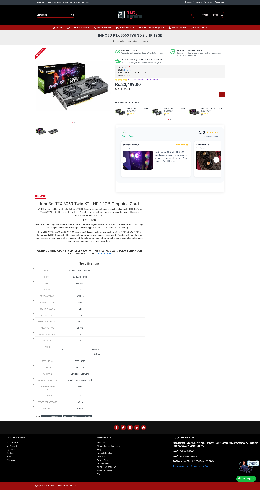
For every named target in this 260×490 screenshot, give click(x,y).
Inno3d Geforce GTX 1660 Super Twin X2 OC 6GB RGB (176, 108)
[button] (72, 122)
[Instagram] (130, 427)
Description (40, 196)
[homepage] (113, 41)
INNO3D (127, 70)
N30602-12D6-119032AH (51, 416)
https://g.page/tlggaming (196, 466)
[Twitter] (123, 427)
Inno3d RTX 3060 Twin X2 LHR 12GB (77, 416)
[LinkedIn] (136, 427)
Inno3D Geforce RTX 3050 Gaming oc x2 (213, 108)
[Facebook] (116, 427)
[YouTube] (143, 427)
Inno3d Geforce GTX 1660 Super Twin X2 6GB (139, 108)
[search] (73, 14)
